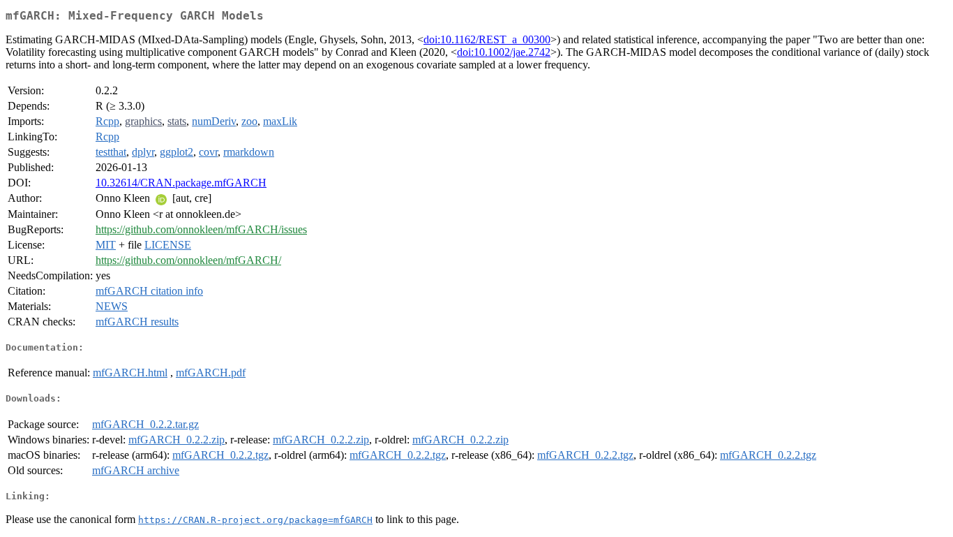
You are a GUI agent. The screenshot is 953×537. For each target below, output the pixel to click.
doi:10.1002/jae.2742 (503, 52)
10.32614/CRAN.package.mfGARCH (181, 183)
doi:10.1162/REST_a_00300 (486, 39)
